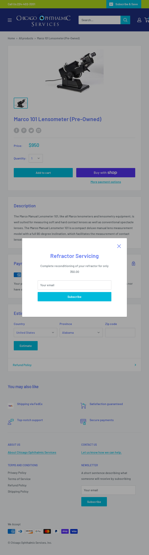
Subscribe (74, 296)
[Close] (119, 246)
